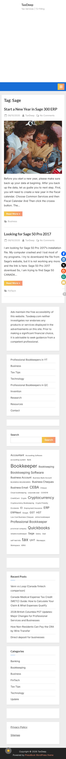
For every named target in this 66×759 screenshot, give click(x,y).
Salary (38, 534)
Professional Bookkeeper (29, 522)
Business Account (21, 477)
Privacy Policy (19, 727)
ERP (46, 508)
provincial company (18, 529)
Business (12, 221)
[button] (63, 253)
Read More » (14, 214)
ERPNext (16, 512)
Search (15, 434)
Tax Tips (15, 372)
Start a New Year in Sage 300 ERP (30, 109)
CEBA (34, 487)
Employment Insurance (33, 508)
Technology (17, 378)
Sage (31, 533)
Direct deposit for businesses (27, 637)
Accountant (17, 455)
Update (15, 699)
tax (25, 539)
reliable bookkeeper (19, 534)
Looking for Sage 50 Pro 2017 (27, 234)
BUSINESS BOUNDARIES (21, 482)
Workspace (15, 545)
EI (21, 507)
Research (16, 397)
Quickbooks (39, 527)
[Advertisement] (33, 45)
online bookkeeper (42, 517)
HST (38, 512)
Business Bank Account (42, 478)
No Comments (47, 116)
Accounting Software (33, 455)
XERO (23, 545)
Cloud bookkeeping (18, 493)
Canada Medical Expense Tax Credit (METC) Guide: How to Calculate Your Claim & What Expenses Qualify (32, 601)
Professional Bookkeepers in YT (29, 359)
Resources (17, 404)
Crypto (23, 498)
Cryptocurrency (41, 498)
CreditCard (15, 498)
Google (25, 513)
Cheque (43, 488)
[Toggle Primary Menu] (61, 87)
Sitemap (15, 735)
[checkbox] (8, 751)
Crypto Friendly (42, 503)
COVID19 (44, 493)
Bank (29, 460)
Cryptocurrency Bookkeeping (22, 503)
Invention (16, 391)
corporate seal (33, 493)
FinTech (12, 291)
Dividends (15, 508)
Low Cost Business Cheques (22, 517)
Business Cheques (43, 481)
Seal (44, 534)
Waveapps (41, 540)
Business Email (19, 487)
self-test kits (16, 540)
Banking (15, 661)
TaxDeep (29, 115)
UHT (32, 540)
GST (32, 512)
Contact (15, 410)
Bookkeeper (24, 466)
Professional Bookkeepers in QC (29, 385)
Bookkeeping (46, 466)
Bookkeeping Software (27, 472)
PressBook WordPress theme (39, 755)
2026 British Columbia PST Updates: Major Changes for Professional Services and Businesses (31, 616)
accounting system (18, 460)
